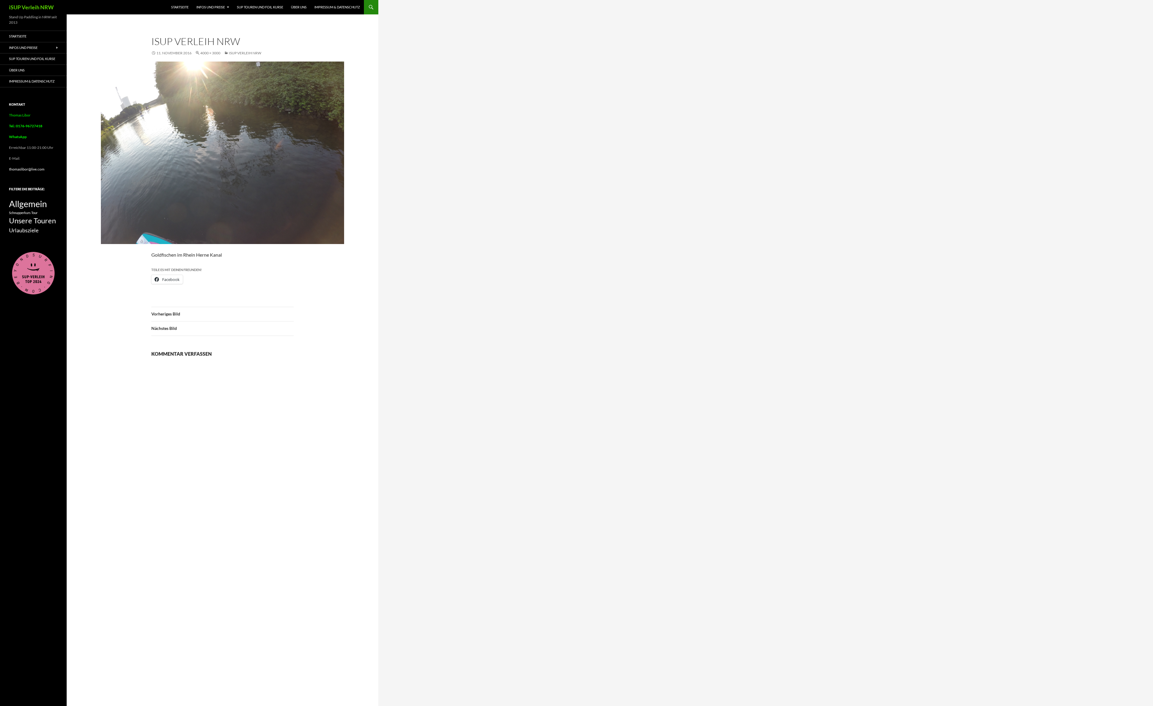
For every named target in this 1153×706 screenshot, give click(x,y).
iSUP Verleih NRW (31, 7)
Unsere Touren (32, 220)
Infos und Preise (210, 7)
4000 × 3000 (210, 53)
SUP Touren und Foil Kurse (260, 7)
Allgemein (28, 203)
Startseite (180, 7)
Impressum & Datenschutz (337, 7)
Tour (34, 213)
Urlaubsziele (23, 230)
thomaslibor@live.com (26, 169)
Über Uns (299, 7)
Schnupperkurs (20, 213)
